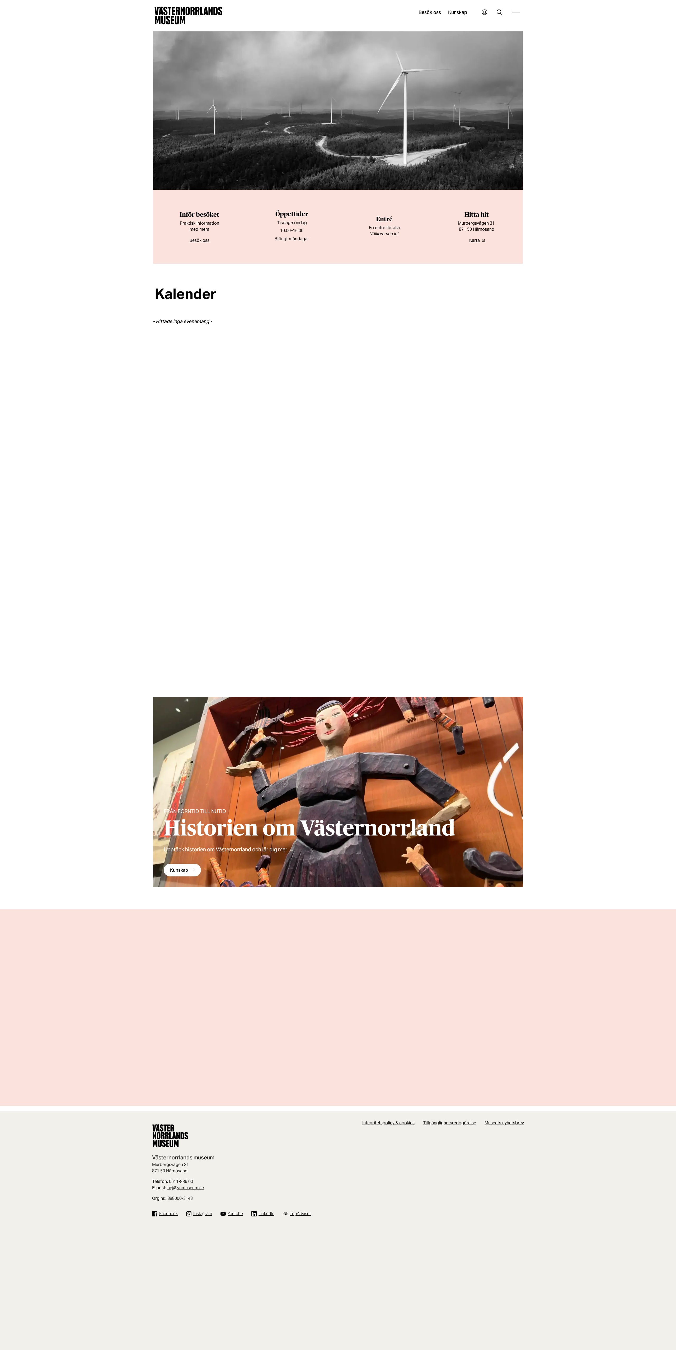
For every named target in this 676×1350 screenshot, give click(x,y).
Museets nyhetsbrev (504, 1123)
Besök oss (430, 12)
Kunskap (457, 12)
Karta (475, 240)
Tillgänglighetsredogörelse (449, 1123)
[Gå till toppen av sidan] (657, 1344)
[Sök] (499, 13)
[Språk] (484, 12)
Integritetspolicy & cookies (388, 1123)
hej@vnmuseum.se (185, 1188)
